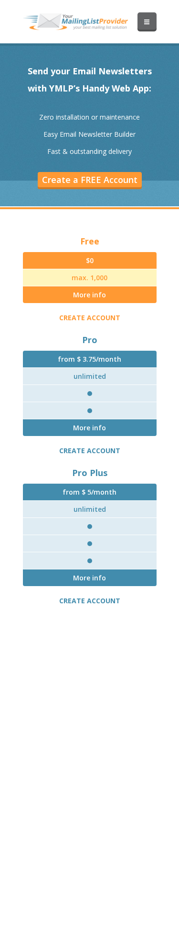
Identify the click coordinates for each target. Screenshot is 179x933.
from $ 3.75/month (89, 359)
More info (89, 294)
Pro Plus (89, 472)
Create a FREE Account (89, 179)
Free (89, 241)
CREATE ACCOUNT (89, 317)
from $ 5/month (89, 492)
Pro (89, 339)
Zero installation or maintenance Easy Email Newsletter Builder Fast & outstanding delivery (89, 134)
